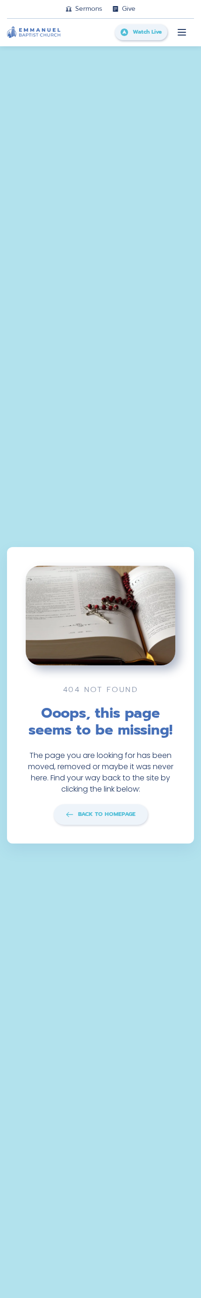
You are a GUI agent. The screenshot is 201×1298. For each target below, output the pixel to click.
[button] (182, 32)
